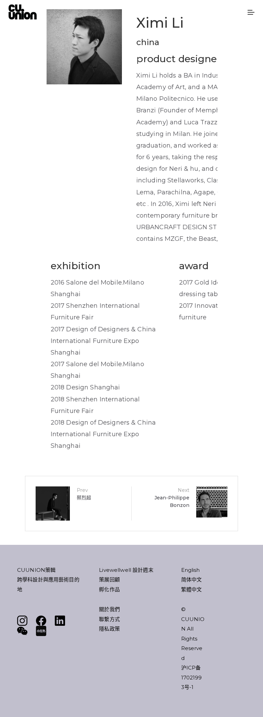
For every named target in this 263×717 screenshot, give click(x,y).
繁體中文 (191, 589)
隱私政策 (109, 628)
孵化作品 (109, 589)
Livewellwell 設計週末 (126, 570)
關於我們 (109, 609)
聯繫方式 (109, 619)
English (190, 570)
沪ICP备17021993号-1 (191, 677)
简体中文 (191, 579)
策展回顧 (109, 579)
